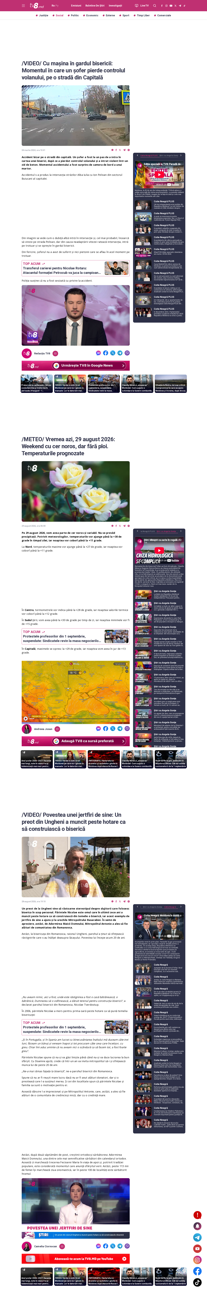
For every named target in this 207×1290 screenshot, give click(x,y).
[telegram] (124, 150)
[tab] (150, 156)
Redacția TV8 (42, 353)
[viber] (129, 150)
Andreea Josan (43, 729)
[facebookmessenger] (112, 150)
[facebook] (116, 150)
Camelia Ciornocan (45, 1246)
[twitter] (120, 150)
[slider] (75, 343)
